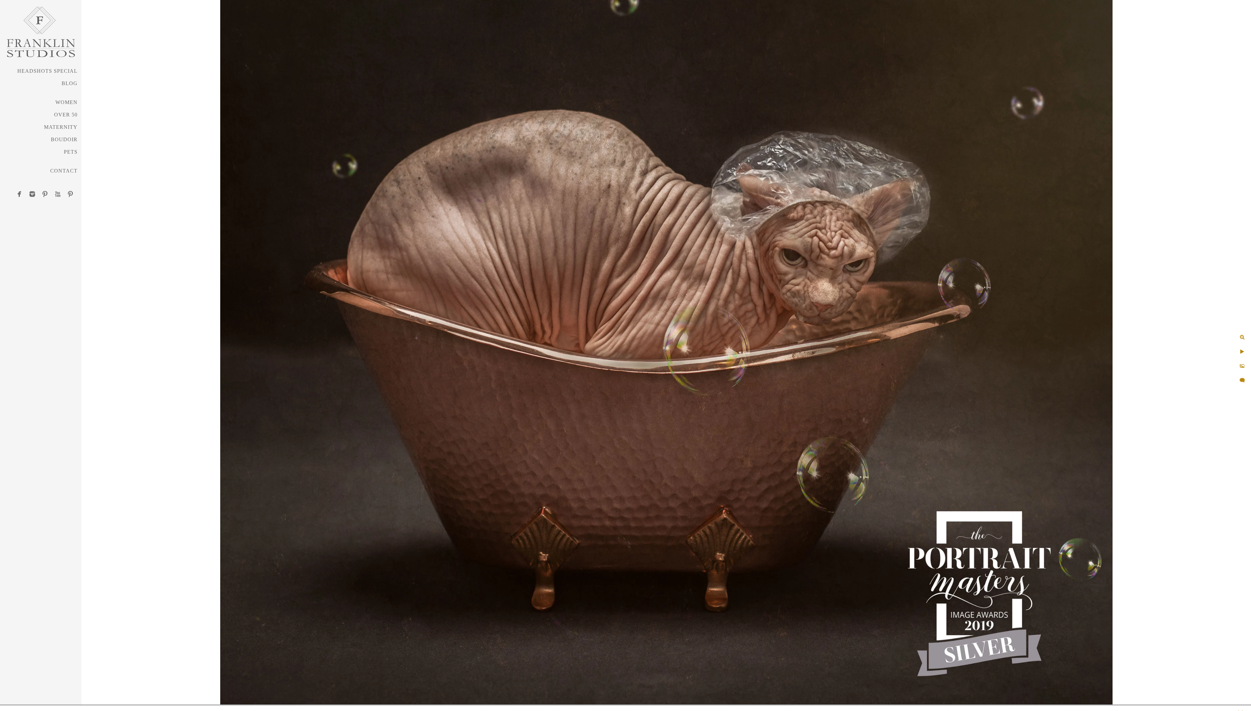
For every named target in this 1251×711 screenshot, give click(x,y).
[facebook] (19, 194)
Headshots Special (47, 71)
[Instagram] (32, 194)
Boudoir (64, 139)
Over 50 (66, 114)
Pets (71, 152)
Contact (64, 171)
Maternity (61, 127)
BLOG (70, 83)
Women (66, 102)
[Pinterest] (44, 194)
